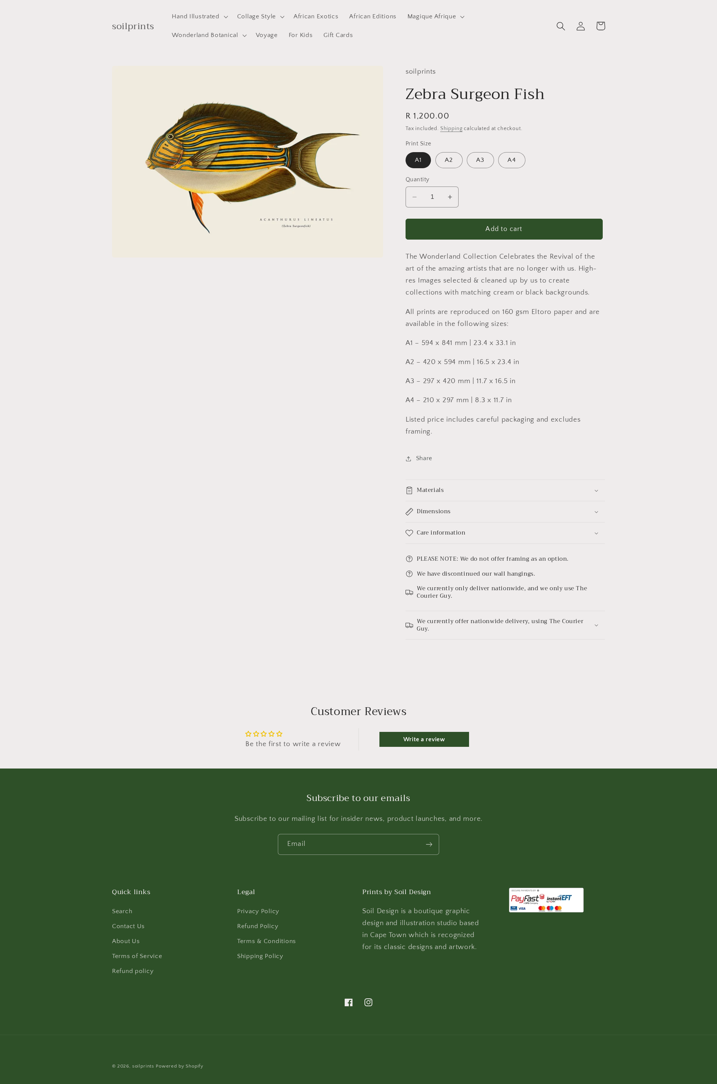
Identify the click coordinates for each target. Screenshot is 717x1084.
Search (122, 911)
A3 (480, 160)
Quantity (417, 179)
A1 (418, 160)
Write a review (424, 739)
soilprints (143, 1066)
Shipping (451, 129)
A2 (449, 160)
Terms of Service (137, 956)
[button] (199, 16)
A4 (512, 160)
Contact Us (128, 926)
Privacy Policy (258, 911)
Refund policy (132, 971)
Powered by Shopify (180, 1066)
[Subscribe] (429, 844)
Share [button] (424, 458)
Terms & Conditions (266, 941)
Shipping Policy (260, 956)
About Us (126, 941)
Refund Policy (257, 926)
